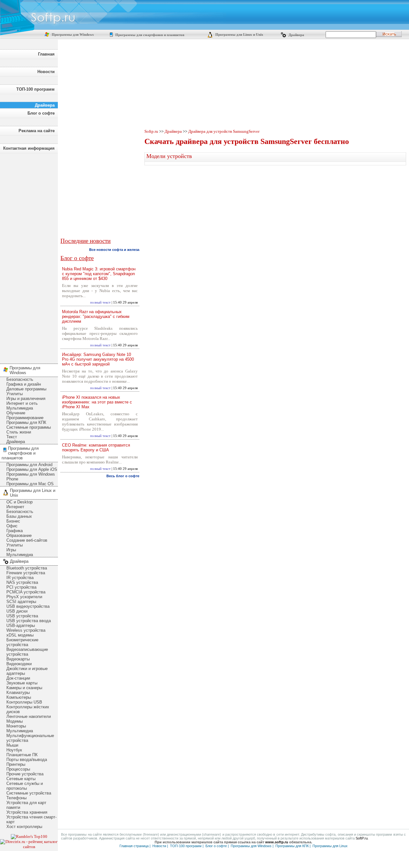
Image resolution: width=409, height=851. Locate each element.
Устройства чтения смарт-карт (31, 819)
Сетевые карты (20, 778)
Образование (19, 535)
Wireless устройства (25, 630)
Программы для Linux (330, 846)
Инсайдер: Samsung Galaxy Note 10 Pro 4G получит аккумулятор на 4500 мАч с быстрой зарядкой (98, 359)
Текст (11, 436)
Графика (14, 530)
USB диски (16, 611)
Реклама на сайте (37, 130)
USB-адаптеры (20, 625)
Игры (11, 549)
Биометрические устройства (22, 642)
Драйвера (296, 35)
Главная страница (134, 846)
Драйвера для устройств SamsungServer (223, 131)
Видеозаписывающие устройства (27, 652)
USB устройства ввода (28, 620)
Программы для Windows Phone (30, 476)
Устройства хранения (26, 812)
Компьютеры (18, 697)
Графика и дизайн (23, 384)
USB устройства (22, 616)
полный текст (100, 302)
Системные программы (28, 427)
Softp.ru (151, 131)
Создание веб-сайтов (26, 540)
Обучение (15, 412)
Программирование (24, 417)
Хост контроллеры (24, 826)
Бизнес (13, 521)
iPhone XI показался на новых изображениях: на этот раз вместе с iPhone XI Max (97, 402)
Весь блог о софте (122, 476)
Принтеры (15, 764)
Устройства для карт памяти (26, 805)
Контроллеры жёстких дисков (27, 709)
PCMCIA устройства (25, 592)
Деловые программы (26, 389)
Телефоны (16, 797)
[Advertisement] (29, 256)
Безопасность (19, 379)
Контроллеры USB (24, 702)
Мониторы (16, 726)
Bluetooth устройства (26, 568)
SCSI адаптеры (21, 601)
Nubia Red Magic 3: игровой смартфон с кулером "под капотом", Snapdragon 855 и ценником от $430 (98, 274)
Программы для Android (29, 464)
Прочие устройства (24, 774)
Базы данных (19, 516)
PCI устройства (21, 587)
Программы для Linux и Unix (238, 34)
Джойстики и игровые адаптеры (27, 671)
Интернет (15, 506)
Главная (46, 54)
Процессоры (18, 769)
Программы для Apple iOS (31, 469)
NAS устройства (22, 582)
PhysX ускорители (24, 596)
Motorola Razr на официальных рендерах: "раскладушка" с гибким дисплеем (95, 316)
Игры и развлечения (25, 398)
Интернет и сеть (22, 403)
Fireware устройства (25, 572)
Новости (46, 71)
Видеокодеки (19, 663)
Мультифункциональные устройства (30, 738)
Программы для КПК (26, 422)
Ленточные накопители (28, 716)
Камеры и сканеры (24, 687)
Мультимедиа (19, 408)
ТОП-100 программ (35, 89)
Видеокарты (18, 659)
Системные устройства (28, 793)
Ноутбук (14, 750)
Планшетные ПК (22, 754)
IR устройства (20, 577)
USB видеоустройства (28, 606)
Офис (12, 525)
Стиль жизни (18, 432)
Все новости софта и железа (114, 250)
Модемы (14, 721)
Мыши (12, 745)
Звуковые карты (21, 683)
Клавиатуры (18, 692)
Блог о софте (41, 113)
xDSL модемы (20, 635)
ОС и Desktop (19, 502)
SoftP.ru (362, 838)
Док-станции (18, 678)
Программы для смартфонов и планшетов (149, 35)
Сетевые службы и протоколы (24, 786)
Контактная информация (29, 148)
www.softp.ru (276, 842)
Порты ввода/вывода (26, 759)
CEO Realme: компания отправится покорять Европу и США (96, 447)
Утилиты (14, 393)
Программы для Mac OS (30, 483)
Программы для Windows (72, 34)
